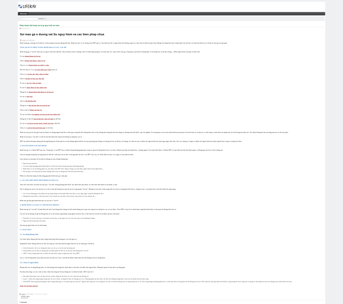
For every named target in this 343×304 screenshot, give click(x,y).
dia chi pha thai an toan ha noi (39, 105)
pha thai (30, 96)
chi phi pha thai (30, 101)
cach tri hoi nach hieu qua (36, 128)
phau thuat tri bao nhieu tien (37, 87)
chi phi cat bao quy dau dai (34, 78)
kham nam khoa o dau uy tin (35, 61)
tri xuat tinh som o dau (43, 70)
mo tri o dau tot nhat (34, 83)
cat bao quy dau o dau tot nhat (37, 74)
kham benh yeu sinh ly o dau (39, 65)
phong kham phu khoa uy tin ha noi (41, 92)
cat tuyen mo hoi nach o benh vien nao (40, 123)
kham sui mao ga (36, 110)
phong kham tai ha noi (32, 56)
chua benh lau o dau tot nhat (43, 119)
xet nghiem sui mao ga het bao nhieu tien (46, 114)
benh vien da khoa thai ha (29, 286)
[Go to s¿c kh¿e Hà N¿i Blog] (27, 6)
